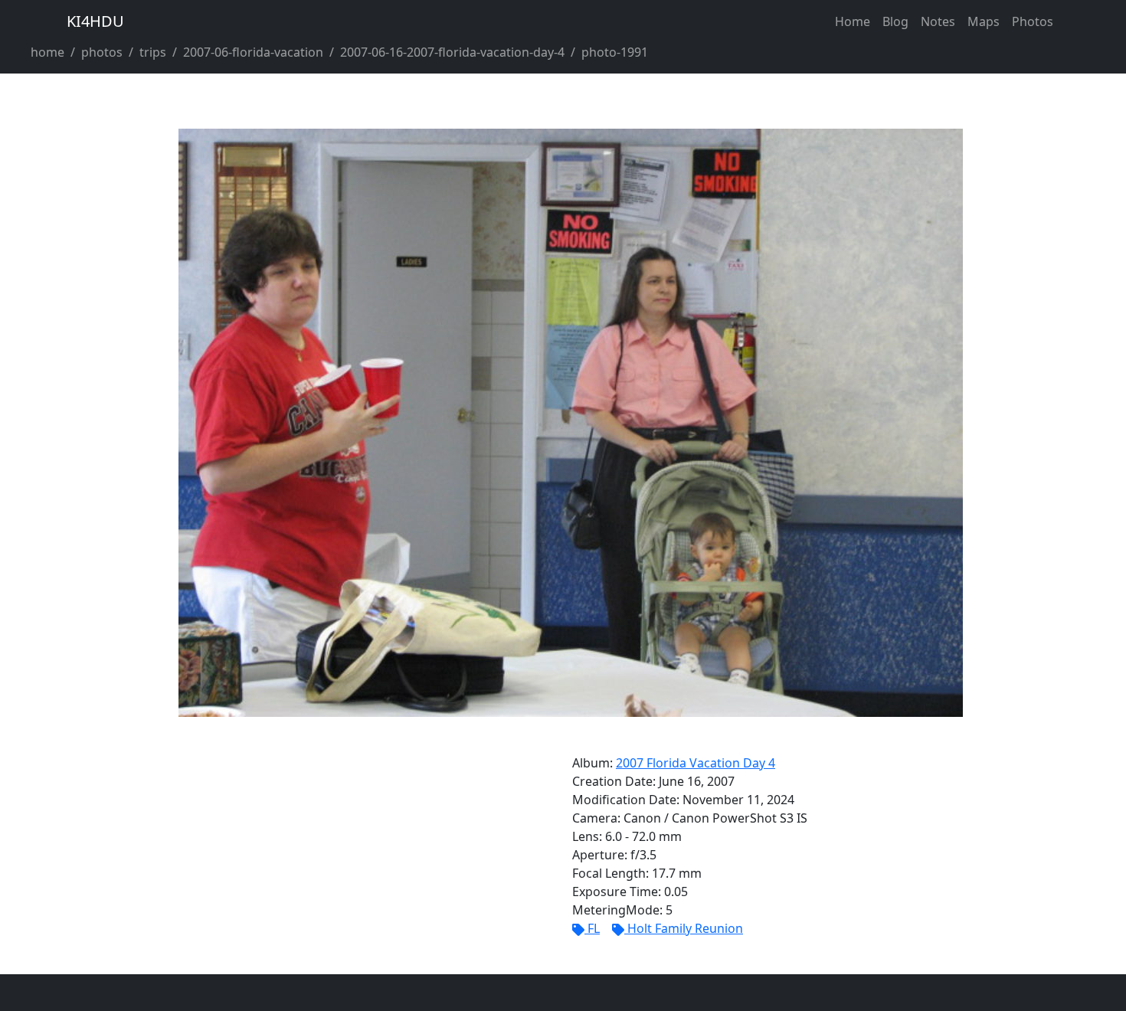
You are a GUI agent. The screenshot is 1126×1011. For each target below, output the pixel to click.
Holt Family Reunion (685, 928)
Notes (938, 21)
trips (152, 52)
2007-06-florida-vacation (253, 52)
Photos (1032, 21)
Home (852, 21)
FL (594, 928)
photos (102, 52)
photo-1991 (614, 52)
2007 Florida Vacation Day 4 (695, 762)
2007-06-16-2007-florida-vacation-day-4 (452, 52)
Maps (983, 21)
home (47, 52)
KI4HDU (95, 21)
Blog (895, 21)
